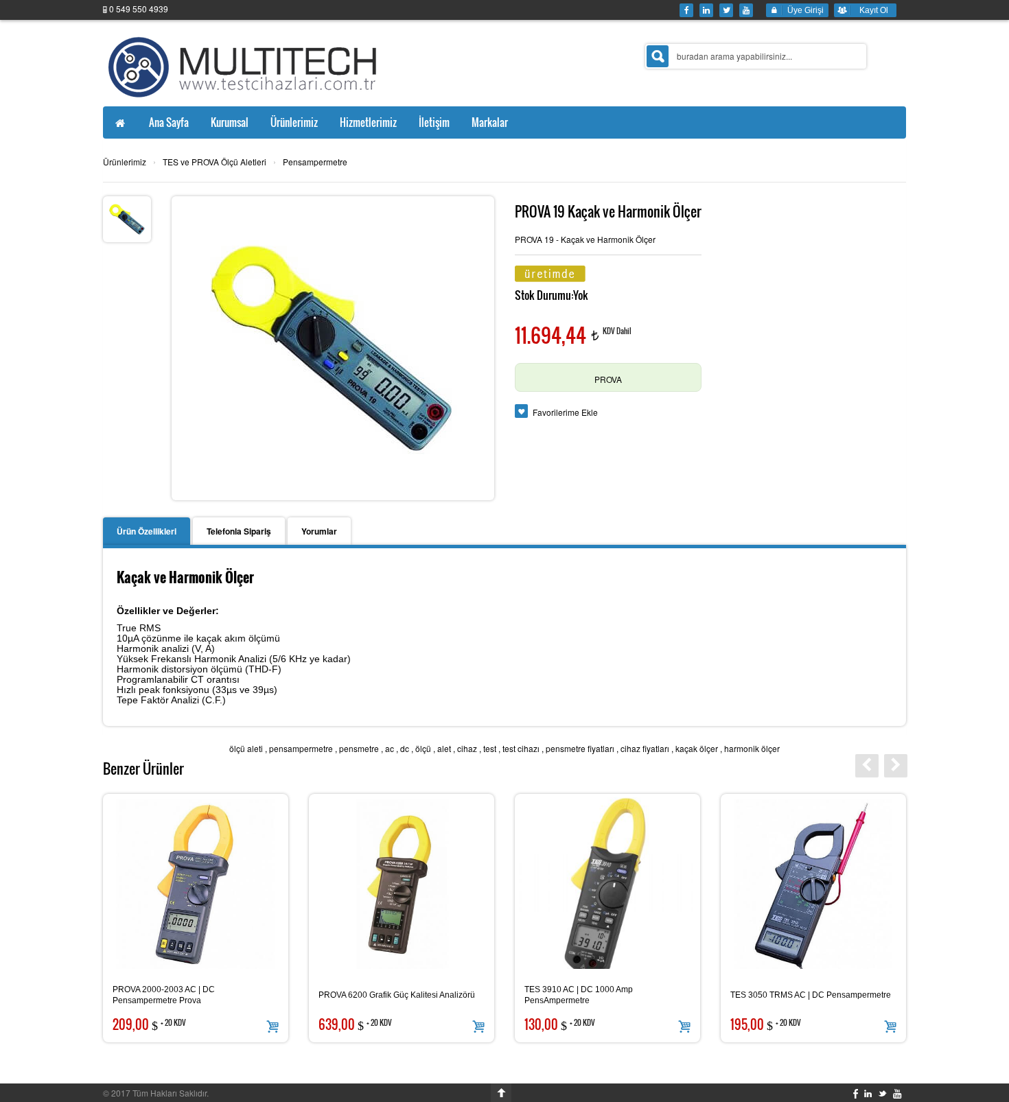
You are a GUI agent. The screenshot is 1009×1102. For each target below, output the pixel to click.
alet (444, 748)
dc (404, 748)
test (489, 748)
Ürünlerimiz (124, 161)
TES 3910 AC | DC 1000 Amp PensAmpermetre (578, 995)
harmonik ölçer (752, 748)
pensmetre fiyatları (580, 748)
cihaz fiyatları (645, 748)
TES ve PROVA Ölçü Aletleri (214, 161)
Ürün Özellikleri (146, 531)
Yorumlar (319, 531)
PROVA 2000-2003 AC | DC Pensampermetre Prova (164, 995)
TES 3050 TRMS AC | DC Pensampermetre (810, 995)
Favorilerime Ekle (565, 412)
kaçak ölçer (696, 748)
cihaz (467, 748)
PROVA (608, 379)
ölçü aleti (246, 748)
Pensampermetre (315, 161)
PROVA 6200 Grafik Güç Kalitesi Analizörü (396, 995)
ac (389, 748)
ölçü (423, 748)
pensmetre (359, 748)
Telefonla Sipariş (239, 531)
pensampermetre (301, 748)
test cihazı (521, 748)
